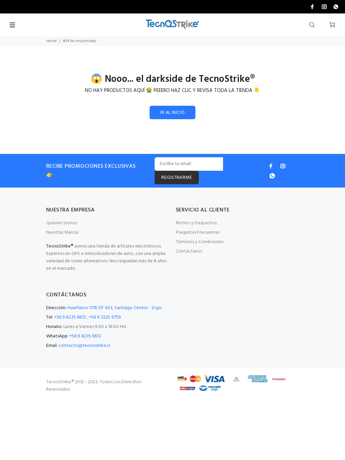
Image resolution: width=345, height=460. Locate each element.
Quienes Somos (61, 223)
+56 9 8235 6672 (70, 317)
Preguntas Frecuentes (198, 232)
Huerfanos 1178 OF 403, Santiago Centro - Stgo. (114, 308)
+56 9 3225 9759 (105, 317)
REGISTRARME (176, 178)
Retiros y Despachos (196, 223)
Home (51, 41)
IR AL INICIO (172, 113)
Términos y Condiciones (199, 242)
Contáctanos (189, 251)
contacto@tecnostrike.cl (84, 346)
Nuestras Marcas (62, 232)
